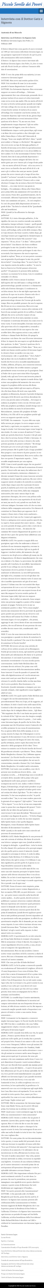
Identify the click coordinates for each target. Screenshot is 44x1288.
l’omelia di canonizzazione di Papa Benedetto (16, 1260)
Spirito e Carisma (7, 1241)
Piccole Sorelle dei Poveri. (28, 1286)
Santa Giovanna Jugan (9, 1234)
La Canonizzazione (8, 1244)
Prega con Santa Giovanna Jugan (13, 1274)
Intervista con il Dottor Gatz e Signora (14, 1257)
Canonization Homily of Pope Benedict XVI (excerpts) (20, 1247)
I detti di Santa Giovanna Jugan (12, 1270)
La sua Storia (5, 1237)
